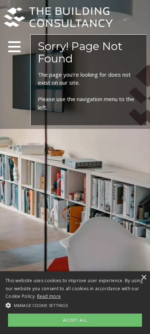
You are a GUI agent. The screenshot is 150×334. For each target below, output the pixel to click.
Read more (49, 296)
